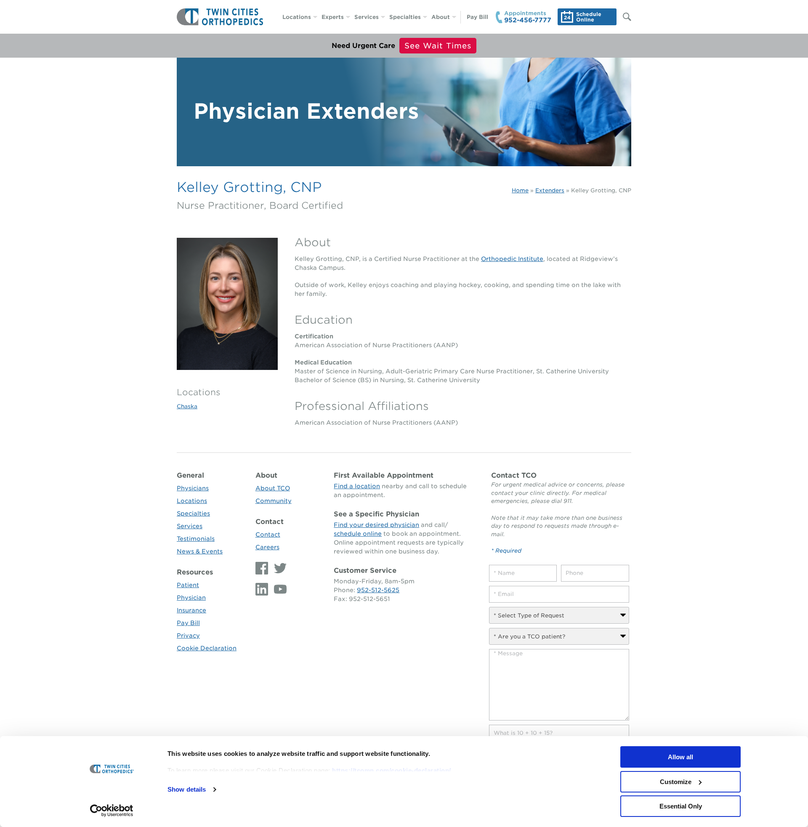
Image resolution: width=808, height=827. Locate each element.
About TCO (272, 488)
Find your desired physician (376, 524)
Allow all (680, 757)
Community (273, 500)
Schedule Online (588, 16)
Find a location (357, 486)
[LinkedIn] (262, 589)
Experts (333, 17)
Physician (191, 597)
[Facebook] (262, 568)
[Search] (622, 16)
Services (366, 17)
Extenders (549, 190)
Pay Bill (477, 17)
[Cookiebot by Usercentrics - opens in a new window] (112, 810)
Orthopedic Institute (512, 258)
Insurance (191, 610)
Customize (675, 781)
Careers (267, 547)
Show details (186, 789)
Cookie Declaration (207, 648)
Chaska (187, 406)
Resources (195, 572)
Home (520, 190)
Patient (188, 585)
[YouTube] (278, 589)
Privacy (188, 635)
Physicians (193, 488)
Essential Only (680, 806)
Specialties (405, 17)
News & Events (200, 551)
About (440, 17)
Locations (296, 17)
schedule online (358, 533)
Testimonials (196, 538)
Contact (269, 522)
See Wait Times (437, 45)
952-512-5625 (378, 590)
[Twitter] (278, 568)
